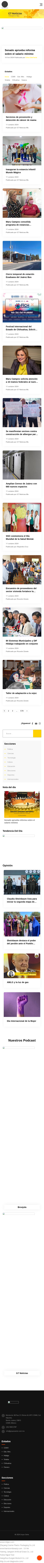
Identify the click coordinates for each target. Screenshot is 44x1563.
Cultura (9, 762)
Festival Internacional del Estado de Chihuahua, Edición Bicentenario (21, 329)
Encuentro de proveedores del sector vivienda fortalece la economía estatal (21, 591)
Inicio (7, 77)
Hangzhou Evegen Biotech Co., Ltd (14, 1558)
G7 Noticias (22, 1373)
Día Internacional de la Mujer (21, 1021)
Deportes (10, 775)
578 (21, 711)
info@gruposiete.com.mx (15, 1431)
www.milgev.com (7, 1542)
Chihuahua (15, 80)
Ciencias (10, 753)
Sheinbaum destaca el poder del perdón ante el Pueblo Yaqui (21, 943)
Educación (11, 766)
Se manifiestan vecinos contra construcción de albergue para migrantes (21, 434)
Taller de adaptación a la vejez (21, 693)
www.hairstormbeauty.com (11, 1548)
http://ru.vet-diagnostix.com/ (11, 1561)
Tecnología (11, 758)
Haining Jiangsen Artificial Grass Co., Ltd (16, 1552)
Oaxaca (24, 80)
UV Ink (26, 1548)
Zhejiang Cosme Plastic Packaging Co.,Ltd (17, 1545)
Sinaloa (7, 80)
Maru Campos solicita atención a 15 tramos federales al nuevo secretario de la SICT (21, 382)
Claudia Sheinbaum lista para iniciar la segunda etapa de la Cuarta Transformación (22, 902)
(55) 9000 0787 (11, 1427)
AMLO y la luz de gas (18, 982)
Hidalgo (29, 77)
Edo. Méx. (20, 77)
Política (10, 749)
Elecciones (11, 771)
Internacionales (12, 779)
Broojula (22, 1207)
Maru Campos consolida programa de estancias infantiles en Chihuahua (18, 225)
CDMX (13, 77)
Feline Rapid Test (7, 1555)
